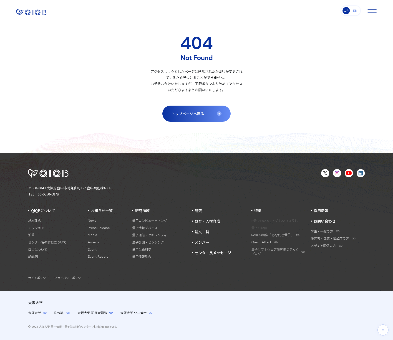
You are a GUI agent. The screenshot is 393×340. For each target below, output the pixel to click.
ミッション (36, 228)
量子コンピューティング (149, 220)
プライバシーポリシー (69, 278)
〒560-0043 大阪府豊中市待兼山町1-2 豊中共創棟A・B (69, 187)
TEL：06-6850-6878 (43, 194)
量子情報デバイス (145, 228)
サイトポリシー (38, 278)
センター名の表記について (47, 242)
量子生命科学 (141, 249)
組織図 (33, 256)
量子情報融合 (141, 256)
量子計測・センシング (148, 242)
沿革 (31, 235)
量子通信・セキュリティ (149, 235)
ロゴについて (37, 249)
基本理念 (34, 220)
